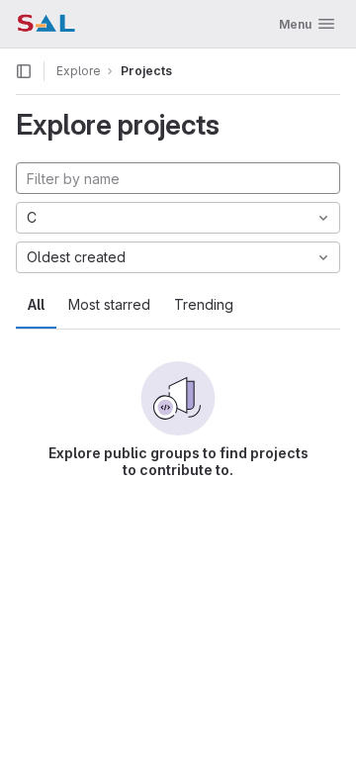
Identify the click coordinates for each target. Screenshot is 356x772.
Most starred (109, 304)
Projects (146, 70)
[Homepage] (46, 24)
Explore (78, 70)
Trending (203, 304)
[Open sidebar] (24, 71)
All (36, 304)
